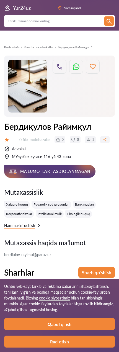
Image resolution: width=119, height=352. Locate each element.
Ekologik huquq (78, 214)
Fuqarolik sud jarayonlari (51, 204)
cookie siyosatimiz (54, 298)
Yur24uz (22, 8)
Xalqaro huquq (17, 204)
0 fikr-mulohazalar (34, 139)
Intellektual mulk (50, 214)
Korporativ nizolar (19, 214)
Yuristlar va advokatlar (38, 47)
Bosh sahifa (11, 47)
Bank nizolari (84, 204)
